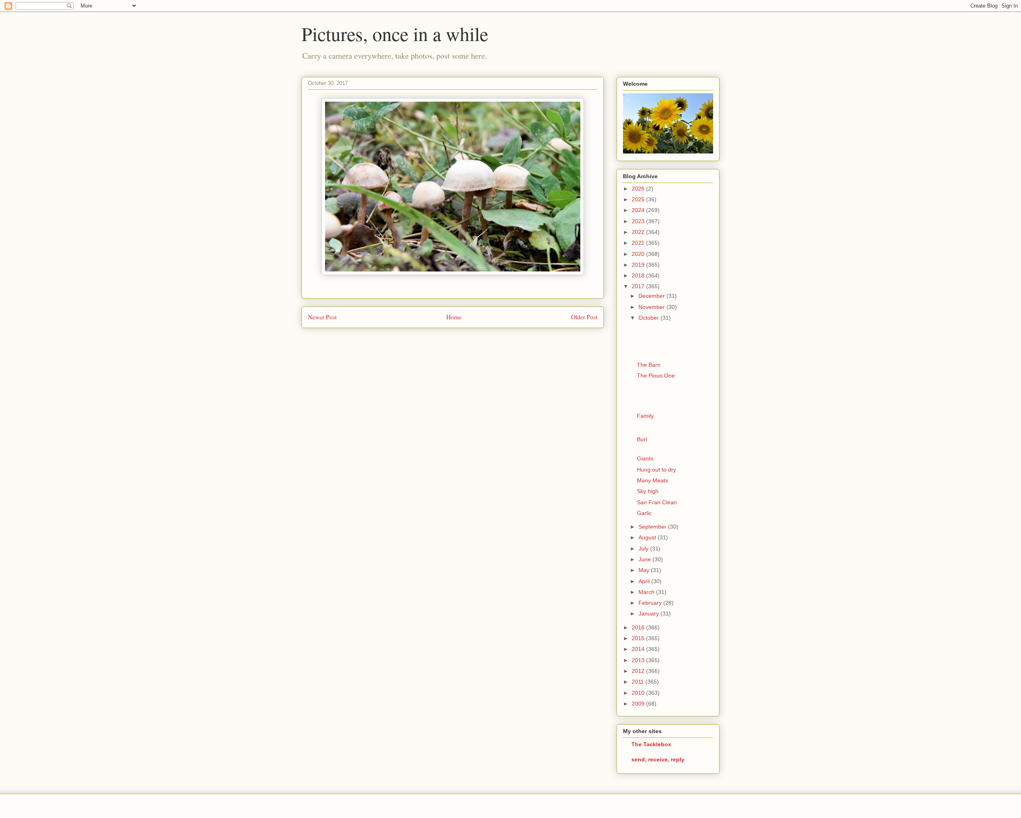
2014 (639, 649)
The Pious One (656, 375)
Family (645, 416)
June (645, 559)
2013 (639, 660)
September (653, 526)
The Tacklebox (651, 744)
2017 (639, 286)
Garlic (644, 513)
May (645, 570)
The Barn (648, 365)
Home (453, 317)
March (647, 592)
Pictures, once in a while (395, 33)
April (645, 581)
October (649, 318)
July (644, 548)
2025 (639, 199)
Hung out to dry (656, 469)
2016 (639, 627)
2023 (639, 221)
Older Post (584, 317)
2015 (639, 638)
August (648, 537)
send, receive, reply (657, 759)
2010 (639, 693)
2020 (639, 254)
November (652, 307)
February (651, 603)
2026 (639, 188)
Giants (645, 458)
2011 (638, 681)
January (649, 613)
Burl (642, 439)
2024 (639, 210)
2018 (639, 275)
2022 (639, 232)
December (652, 296)
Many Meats (652, 480)
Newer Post (322, 317)
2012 (639, 671)
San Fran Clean (657, 502)
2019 (639, 265)
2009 (639, 703)
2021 (639, 243)
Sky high (647, 491)
